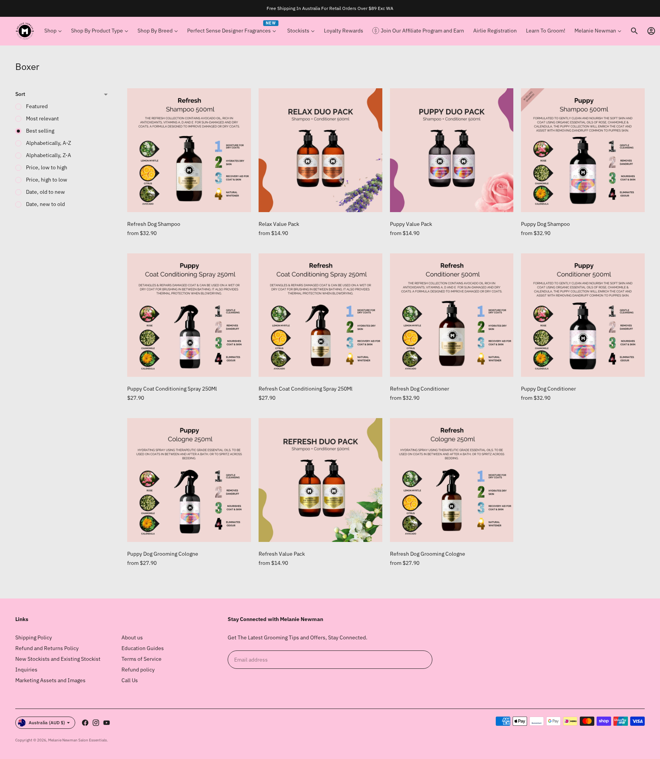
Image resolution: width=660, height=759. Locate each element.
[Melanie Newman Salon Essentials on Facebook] (85, 723)
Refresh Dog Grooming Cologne (427, 553)
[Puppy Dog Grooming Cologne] (189, 480)
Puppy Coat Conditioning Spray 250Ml (172, 388)
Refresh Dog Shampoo (153, 224)
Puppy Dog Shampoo (545, 224)
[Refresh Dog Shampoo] (189, 150)
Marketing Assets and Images (50, 680)
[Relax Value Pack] (320, 150)
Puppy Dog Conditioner (548, 388)
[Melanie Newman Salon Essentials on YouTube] (106, 723)
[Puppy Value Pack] (452, 150)
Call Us (129, 680)
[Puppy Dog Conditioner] (583, 315)
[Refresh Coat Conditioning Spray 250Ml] (320, 315)
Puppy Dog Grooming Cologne (162, 553)
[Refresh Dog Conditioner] (452, 315)
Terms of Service (141, 658)
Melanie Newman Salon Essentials (77, 740)
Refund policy (138, 669)
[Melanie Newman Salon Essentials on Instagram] (96, 723)
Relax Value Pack (279, 224)
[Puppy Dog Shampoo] (583, 150)
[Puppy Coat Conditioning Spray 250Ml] (189, 315)
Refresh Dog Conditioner (419, 388)
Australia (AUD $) (47, 722)
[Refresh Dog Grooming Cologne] (452, 480)
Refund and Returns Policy (47, 648)
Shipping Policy (33, 637)
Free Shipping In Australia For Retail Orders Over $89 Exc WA (330, 8)
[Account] (651, 31)
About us (132, 637)
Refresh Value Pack (282, 553)
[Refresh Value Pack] (320, 480)
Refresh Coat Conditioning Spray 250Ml (306, 388)
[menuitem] (53, 31)
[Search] (634, 31)
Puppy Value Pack (411, 224)
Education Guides (142, 648)
